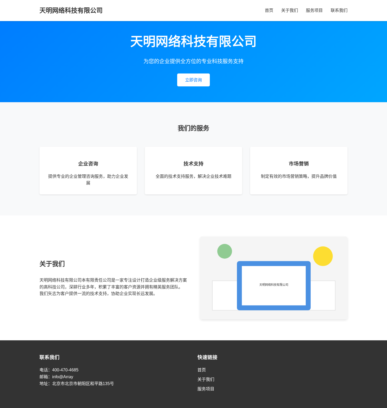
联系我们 (339, 10)
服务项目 (314, 10)
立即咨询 (193, 80)
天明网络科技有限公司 (71, 10)
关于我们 (289, 10)
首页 (269, 10)
